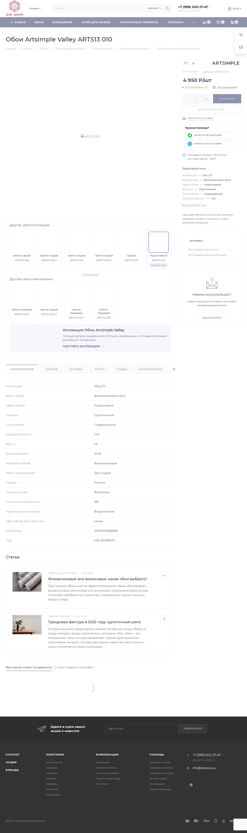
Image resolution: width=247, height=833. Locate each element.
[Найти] (167, 8)
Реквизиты (53, 794)
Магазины (102, 762)
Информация (107, 754)
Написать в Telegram (208, 143)
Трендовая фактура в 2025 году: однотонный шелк (94, 622)
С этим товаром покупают (73, 667)
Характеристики (22, 369)
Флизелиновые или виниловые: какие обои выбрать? (97, 579)
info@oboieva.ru (204, 768)
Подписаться (193, 728)
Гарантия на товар (108, 778)
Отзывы (121, 369)
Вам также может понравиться (29, 667)
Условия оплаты (106, 767)
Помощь (157, 754)
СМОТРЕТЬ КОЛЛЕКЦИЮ (83, 346)
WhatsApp (191, 785)
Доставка (76, 369)
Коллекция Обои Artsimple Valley (93, 330)
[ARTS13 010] (90, 136)
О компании (54, 762)
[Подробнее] (164, 575)
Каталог (13, 754)
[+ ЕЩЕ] (194, 22)
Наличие (51, 369)
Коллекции (157, 783)
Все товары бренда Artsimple (207, 254)
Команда (52, 773)
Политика (102, 783)
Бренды (12, 769)
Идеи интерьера (160, 789)
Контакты (52, 789)
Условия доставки (107, 773)
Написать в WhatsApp (208, 135)
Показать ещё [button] (90, 274)
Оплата (100, 369)
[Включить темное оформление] (218, 8)
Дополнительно (150, 369)
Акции (11, 762)
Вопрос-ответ (158, 778)
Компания (55, 754)
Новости (51, 767)
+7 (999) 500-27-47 (193, 7)
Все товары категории (202, 249)
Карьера (51, 783)
